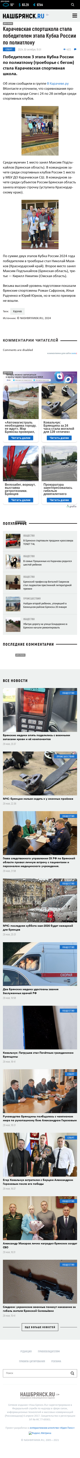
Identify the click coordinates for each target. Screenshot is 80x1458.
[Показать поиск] (72, 5)
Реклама (56, 1361)
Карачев (17, 311)
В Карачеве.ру (58, 84)
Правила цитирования (32, 1361)
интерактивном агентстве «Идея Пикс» (52, 1428)
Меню (74, 15)
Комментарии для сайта (62, 353)
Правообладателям (49, 1351)
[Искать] (72, 1373)
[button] (73, 109)
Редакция (26, 1351)
